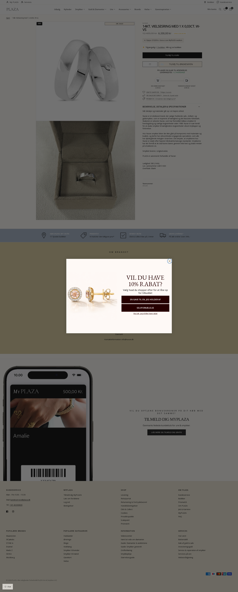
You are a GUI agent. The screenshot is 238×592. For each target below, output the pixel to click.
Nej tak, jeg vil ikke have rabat (145, 313)
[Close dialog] (169, 261)
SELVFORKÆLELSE (145, 307)
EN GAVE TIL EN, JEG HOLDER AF (145, 299)
